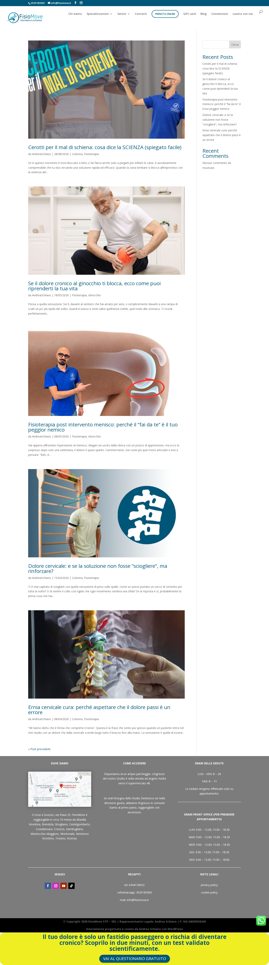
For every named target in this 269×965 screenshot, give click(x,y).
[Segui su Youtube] (63, 886)
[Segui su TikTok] (71, 886)
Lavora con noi (243, 14)
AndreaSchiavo (41, 154)
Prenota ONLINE (165, 14)
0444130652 (137, 885)
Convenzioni (219, 14)
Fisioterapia (91, 154)
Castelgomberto (79, 824)
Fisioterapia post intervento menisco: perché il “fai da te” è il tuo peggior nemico (103, 427)
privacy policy (209, 885)
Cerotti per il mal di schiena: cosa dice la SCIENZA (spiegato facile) (104, 147)
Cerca (235, 44)
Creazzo (59, 829)
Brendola (48, 824)
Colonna (77, 154)
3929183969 (144, 892)
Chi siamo (75, 14)
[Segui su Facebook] (48, 886)
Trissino (60, 838)
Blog (203, 14)
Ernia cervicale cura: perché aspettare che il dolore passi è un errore (99, 710)
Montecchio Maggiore (45, 834)
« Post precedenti (39, 749)
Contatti (141, 14)
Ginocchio (94, 295)
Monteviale (67, 834)
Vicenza (72, 838)
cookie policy (209, 892)
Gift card (189, 14)
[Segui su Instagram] (56, 886)
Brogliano (61, 824)
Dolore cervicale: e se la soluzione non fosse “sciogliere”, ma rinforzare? (97, 568)
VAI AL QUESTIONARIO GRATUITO (134, 958)
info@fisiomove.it (138, 900)
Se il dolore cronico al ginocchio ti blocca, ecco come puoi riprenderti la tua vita (94, 286)
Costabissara (44, 829)
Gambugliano (74, 829)
